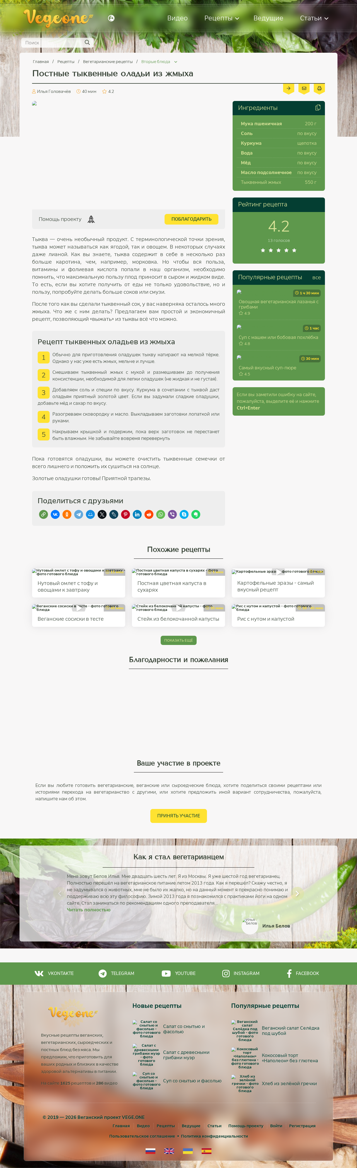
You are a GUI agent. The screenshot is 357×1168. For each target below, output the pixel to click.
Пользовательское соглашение (142, 1136)
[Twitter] (102, 514)
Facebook (307, 973)
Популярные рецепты (270, 277)
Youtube (185, 973)
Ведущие (268, 18)
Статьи (311, 18)
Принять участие (178, 816)
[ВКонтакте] (55, 514)
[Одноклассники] (66, 514)
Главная (41, 61)
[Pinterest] (125, 514)
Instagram (246, 973)
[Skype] (184, 514)
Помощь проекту (245, 1125)
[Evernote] (195, 514)
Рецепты (218, 18)
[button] (59, 893)
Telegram (122, 973)
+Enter (248, 408)
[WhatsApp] (160, 514)
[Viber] (172, 514)
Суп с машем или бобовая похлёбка (278, 337)
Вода (247, 153)
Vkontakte (61, 973)
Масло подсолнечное (266, 172)
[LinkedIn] (137, 514)
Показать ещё (178, 640)
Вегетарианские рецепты (108, 61)
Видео (177, 18)
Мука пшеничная (261, 123)
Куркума (251, 143)
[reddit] (148, 514)
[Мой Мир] (90, 514)
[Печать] (319, 88)
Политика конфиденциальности (214, 1136)
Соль (247, 133)
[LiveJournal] (113, 514)
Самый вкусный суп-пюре (267, 367)
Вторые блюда (156, 61)
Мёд (246, 162)
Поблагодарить (191, 219)
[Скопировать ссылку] (43, 514)
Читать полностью (88, 910)
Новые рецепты (157, 1006)
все (316, 277)
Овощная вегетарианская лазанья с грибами (279, 304)
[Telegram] (78, 514)
